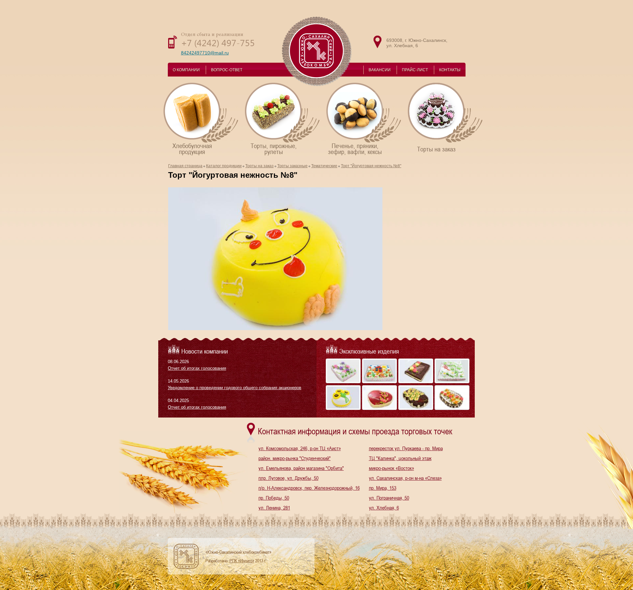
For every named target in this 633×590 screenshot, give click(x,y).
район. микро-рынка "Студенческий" (294, 458)
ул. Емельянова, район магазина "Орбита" (301, 468)
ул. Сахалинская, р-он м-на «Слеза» (405, 478)
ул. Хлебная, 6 (384, 508)
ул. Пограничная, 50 (389, 498)
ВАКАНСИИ (380, 70)
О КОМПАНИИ (186, 70)
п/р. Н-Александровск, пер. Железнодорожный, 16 (309, 488)
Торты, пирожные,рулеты (274, 148)
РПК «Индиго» (241, 560)
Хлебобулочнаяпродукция (192, 148)
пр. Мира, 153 (382, 488)
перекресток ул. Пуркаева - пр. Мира (406, 448)
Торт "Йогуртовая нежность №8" (371, 166)
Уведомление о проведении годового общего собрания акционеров (234, 387)
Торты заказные (292, 166)
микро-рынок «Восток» (391, 468)
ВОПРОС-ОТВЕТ (226, 70)
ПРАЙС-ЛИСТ (415, 70)
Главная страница (185, 166)
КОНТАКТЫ (450, 70)
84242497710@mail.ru (205, 52)
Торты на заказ (436, 148)
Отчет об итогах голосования (197, 368)
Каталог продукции (224, 166)
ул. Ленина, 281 (274, 508)
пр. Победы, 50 (273, 498)
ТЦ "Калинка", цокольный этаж (400, 458)
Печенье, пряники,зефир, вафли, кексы (355, 148)
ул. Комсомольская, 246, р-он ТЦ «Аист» (299, 448)
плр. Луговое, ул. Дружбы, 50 (288, 478)
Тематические (324, 166)
